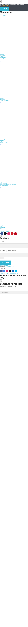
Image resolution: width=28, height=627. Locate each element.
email (2, 241)
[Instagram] (7, 271)
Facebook (1, 233)
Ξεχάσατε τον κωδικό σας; (4, 265)
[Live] (16, 271)
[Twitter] (10, 271)
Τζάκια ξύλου (2, 54)
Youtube (12, 233)
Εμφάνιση (2, 257)
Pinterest (15, 233)
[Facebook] (1, 271)
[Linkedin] (13, 271)
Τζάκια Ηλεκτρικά (3, 139)
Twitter (5, 233)
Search (26, 292)
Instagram (8, 233)
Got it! (4, 9)
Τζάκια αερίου (2, 98)
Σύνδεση (5, 262)
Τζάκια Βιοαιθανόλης (3, 181)
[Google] (4, 271)
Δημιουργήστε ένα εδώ (10, 266)
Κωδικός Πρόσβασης (8, 251)
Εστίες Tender (2, 223)
